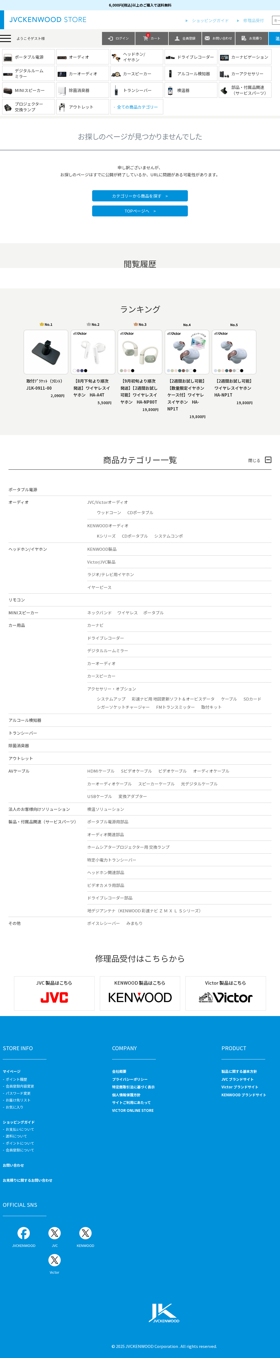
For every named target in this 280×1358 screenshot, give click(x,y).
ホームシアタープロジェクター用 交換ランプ (128, 847)
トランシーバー (22, 733)
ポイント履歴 (16, 1079)
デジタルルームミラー (107, 650)
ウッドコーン (109, 512)
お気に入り (15, 1107)
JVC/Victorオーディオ (107, 502)
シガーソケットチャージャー (123, 707)
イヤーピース (99, 587)
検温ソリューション (105, 809)
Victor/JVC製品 (101, 562)
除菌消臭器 (18, 745)
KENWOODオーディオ (108, 525)
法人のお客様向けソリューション (39, 809)
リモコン (16, 600)
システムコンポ (168, 536)
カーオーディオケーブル (109, 784)
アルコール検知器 (24, 720)
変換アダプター (132, 796)
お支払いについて (20, 1129)
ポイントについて (20, 1143)
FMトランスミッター (175, 707)
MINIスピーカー (23, 612)
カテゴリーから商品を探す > (140, 196)
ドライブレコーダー (105, 638)
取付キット (211, 707)
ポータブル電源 (22, 489)
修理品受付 (253, 20)
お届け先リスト (18, 1100)
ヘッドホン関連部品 (105, 872)
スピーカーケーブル (156, 784)
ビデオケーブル (172, 771)
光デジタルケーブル (199, 784)
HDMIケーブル (101, 771)
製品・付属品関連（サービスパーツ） (43, 821)
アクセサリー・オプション (111, 689)
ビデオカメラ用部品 (105, 885)
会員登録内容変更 (20, 1086)
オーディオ (18, 502)
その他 (14, 923)
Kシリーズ (106, 536)
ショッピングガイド (210, 20)
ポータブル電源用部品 (107, 821)
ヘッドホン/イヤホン (27, 549)
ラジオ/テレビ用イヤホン (110, 574)
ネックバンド (99, 612)
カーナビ (95, 625)
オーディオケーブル (211, 771)
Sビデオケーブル (136, 771)
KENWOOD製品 (101, 549)
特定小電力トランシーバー (111, 860)
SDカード (252, 699)
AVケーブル (19, 771)
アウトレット (20, 758)
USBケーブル (99, 796)
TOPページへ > (140, 211)
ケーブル (229, 699)
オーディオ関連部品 (105, 834)
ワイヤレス (127, 612)
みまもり (134, 923)
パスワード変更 (18, 1093)
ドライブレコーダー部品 (109, 898)
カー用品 (16, 625)
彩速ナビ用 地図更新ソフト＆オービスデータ (173, 699)
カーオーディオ (101, 663)
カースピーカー (101, 676)
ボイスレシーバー (103, 923)
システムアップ (111, 699)
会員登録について (20, 1149)
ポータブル (153, 612)
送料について (16, 1136)
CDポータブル (140, 512)
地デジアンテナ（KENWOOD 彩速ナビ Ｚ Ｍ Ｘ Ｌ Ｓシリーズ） (145, 910)
